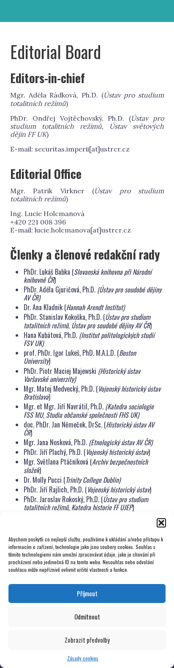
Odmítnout (87, 616)
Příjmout (87, 593)
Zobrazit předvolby (87, 639)
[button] (161, 523)
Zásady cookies (82, 658)
